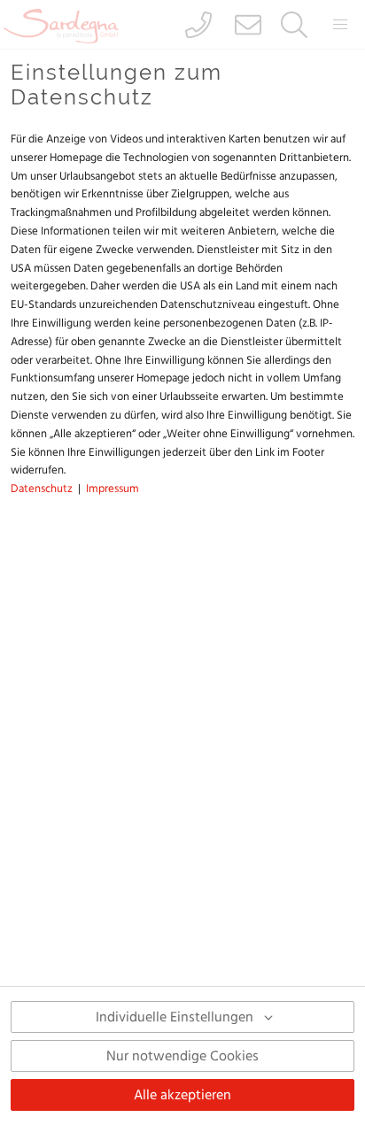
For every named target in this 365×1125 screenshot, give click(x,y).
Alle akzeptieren (182, 1095)
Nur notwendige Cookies (182, 1056)
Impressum (112, 489)
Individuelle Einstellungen (174, 1017)
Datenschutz (42, 489)
